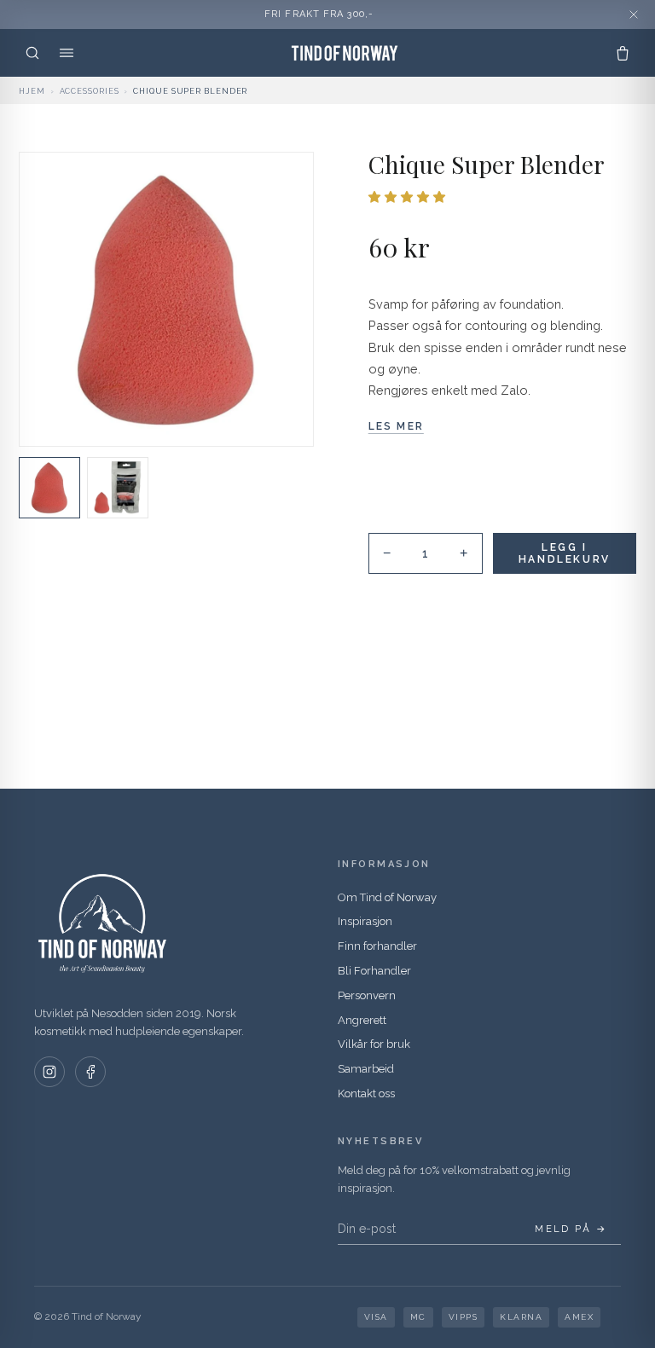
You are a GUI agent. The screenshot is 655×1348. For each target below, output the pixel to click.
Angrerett (362, 1020)
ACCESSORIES (89, 91)
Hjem (32, 91)
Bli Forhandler (374, 970)
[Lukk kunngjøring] (634, 14)
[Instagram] (49, 1071)
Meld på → (571, 1229)
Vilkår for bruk (374, 1044)
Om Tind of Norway (387, 897)
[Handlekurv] (622, 53)
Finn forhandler (377, 946)
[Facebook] (90, 1071)
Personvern (367, 995)
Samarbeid (366, 1068)
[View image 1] (49, 487)
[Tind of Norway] (344, 53)
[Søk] (32, 53)
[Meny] (66, 53)
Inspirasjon (365, 921)
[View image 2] (117, 487)
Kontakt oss (366, 1093)
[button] (409, 197)
